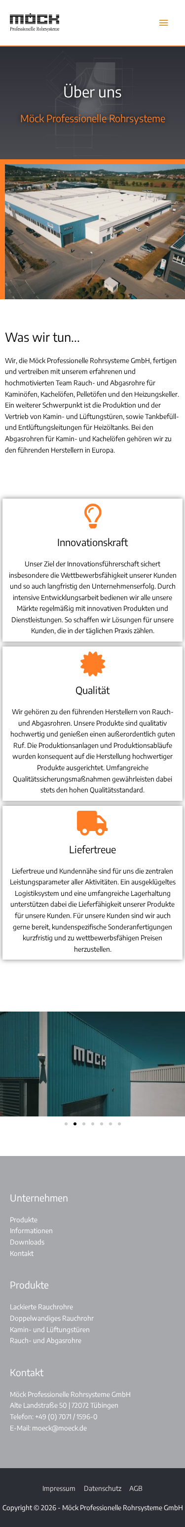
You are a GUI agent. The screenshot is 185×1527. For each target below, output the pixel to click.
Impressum (58, 1488)
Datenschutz (102, 1488)
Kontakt (22, 1253)
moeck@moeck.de (59, 1428)
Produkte (23, 1219)
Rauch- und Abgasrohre (45, 1340)
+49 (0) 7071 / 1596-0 (66, 1416)
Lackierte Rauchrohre (41, 1306)
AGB (136, 1488)
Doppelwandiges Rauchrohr (52, 1318)
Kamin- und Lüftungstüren (50, 1329)
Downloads (27, 1242)
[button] (66, 1123)
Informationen (31, 1230)
